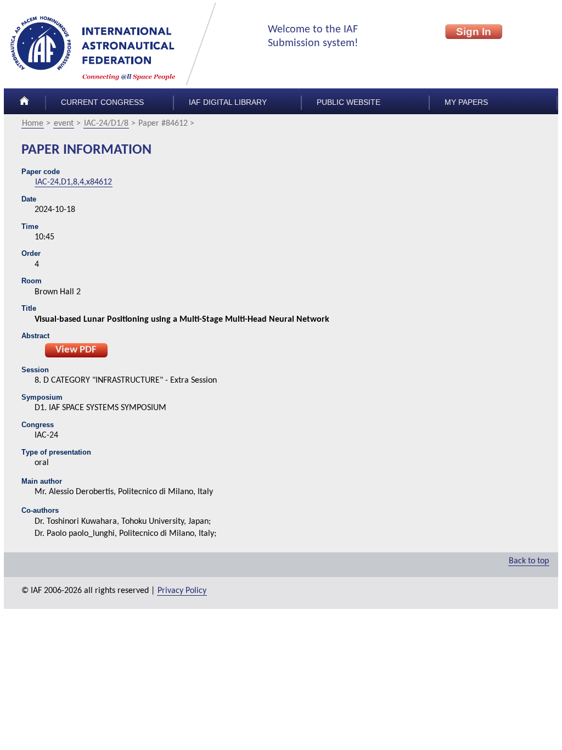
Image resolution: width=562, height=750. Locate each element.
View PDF (76, 350)
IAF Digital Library (228, 102)
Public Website (348, 102)
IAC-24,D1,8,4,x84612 (73, 182)
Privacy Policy (182, 590)
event (64, 123)
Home (32, 123)
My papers (466, 102)
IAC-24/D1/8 (106, 123)
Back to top (529, 561)
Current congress (102, 102)
